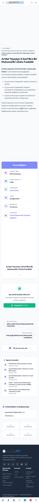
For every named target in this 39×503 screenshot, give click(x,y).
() (21, 305)
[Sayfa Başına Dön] (36, 500)
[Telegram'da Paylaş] (25, 500)
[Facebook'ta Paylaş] (8, 500)
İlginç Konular (7, 474)
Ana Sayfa (6, 48)
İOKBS (16, 472)
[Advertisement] (19, 25)
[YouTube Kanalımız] (22, 464)
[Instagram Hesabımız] (13, 464)
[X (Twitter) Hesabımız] (8, 464)
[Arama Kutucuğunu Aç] (32, 3)
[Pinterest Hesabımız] (17, 464)
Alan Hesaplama (30, 486)
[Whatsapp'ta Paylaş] (19, 500)
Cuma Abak (14, 190)
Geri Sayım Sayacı (29, 473)
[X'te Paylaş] (14, 500)
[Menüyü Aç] (3, 3)
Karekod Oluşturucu (30, 481)
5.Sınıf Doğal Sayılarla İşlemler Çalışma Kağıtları (17, 51)
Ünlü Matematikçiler (7, 481)
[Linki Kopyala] (3, 500)
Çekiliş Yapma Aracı (31, 477)
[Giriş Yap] (36, 3)
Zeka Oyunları (7, 485)
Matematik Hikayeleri (6, 477)
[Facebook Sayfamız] (4, 464)
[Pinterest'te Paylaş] (30, 500)
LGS (15, 474)
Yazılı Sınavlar (19, 477)
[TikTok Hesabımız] (26, 464)
